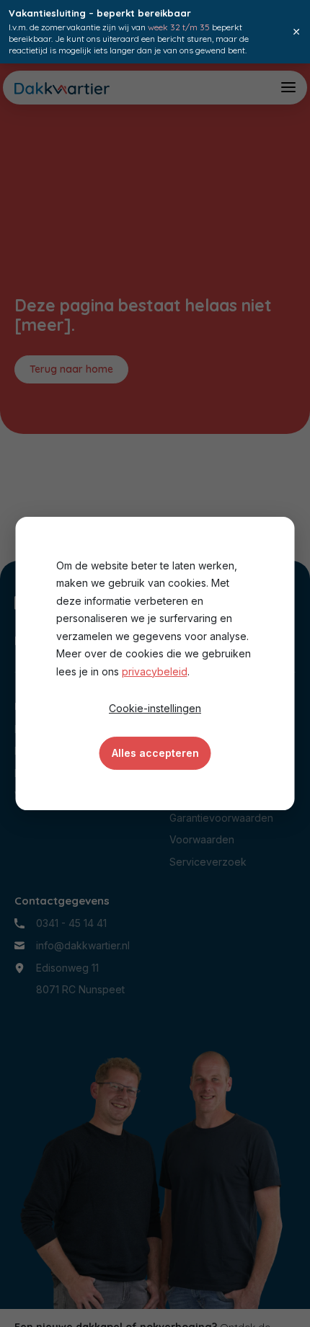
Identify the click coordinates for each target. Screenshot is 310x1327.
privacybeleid (154, 671)
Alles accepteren (155, 753)
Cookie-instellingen (155, 708)
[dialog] (155, 664)
